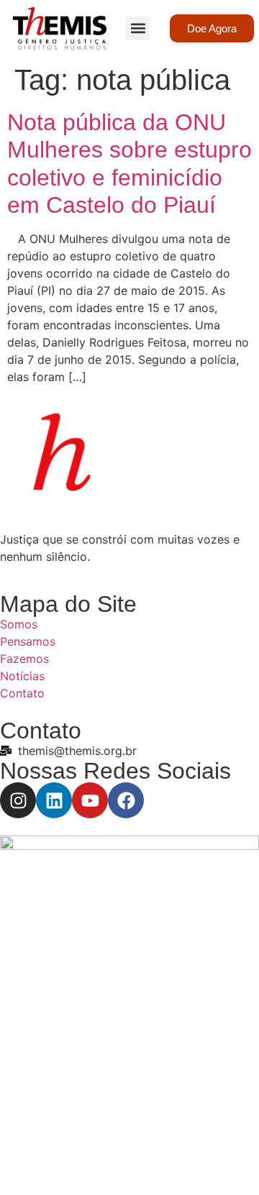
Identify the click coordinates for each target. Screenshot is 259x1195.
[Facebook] (126, 800)
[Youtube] (90, 800)
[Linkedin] (54, 800)
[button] (138, 28)
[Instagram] (18, 800)
